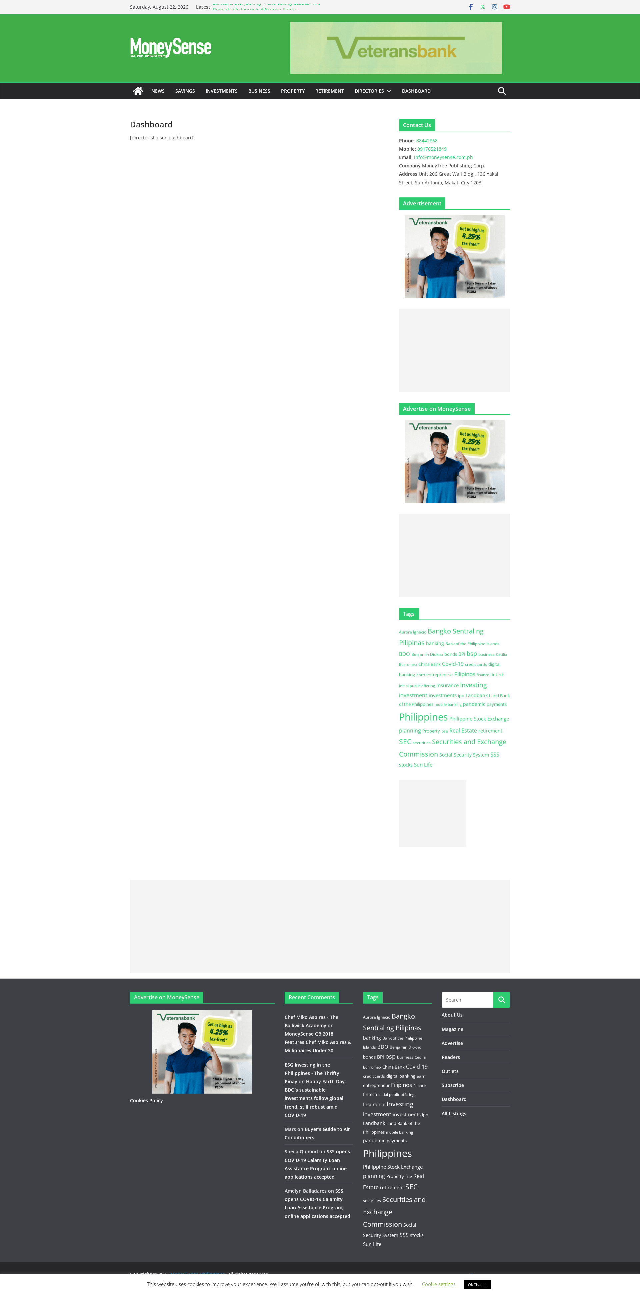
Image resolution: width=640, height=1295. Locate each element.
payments (497, 704)
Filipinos (464, 674)
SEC (405, 741)
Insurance (447, 685)
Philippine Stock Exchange (479, 718)
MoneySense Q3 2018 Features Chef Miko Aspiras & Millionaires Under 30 (318, 1042)
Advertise (452, 1043)
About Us (452, 1015)
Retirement (329, 91)
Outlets (450, 1071)
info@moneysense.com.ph (443, 157)
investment (413, 695)
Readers (451, 1057)
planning (410, 730)
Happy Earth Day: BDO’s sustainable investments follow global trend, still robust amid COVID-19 (315, 1098)
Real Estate (463, 730)
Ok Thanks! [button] (477, 1284)
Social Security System (464, 755)
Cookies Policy (146, 1100)
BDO (404, 654)
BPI (461, 654)
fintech (497, 675)
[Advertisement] (454, 350)
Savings (185, 91)
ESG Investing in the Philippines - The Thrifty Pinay (312, 1073)
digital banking (400, 1076)
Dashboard (416, 91)
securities (422, 742)
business (486, 654)
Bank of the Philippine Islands (472, 643)
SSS (494, 754)
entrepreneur (439, 675)
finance (483, 675)
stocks (406, 765)
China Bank (429, 664)
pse (444, 731)
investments (443, 695)
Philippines (423, 717)
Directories (369, 91)
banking (435, 643)
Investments (222, 91)
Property (293, 91)
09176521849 (432, 149)
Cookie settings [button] (439, 1284)
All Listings (454, 1113)
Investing (473, 685)
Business (259, 91)
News (158, 91)
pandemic (474, 704)
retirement (490, 731)
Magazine (452, 1029)
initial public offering (417, 685)
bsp (472, 654)
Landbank (477, 695)
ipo (461, 696)
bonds (450, 654)
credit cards (476, 664)
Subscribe (453, 1085)
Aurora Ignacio (412, 632)
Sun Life (423, 764)
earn (420, 674)
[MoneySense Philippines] (138, 91)
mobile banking (448, 704)
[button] (387, 91)
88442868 (427, 140)
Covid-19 (453, 664)
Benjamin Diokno (427, 654)
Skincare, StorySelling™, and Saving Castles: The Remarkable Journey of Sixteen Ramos (266, 10)
